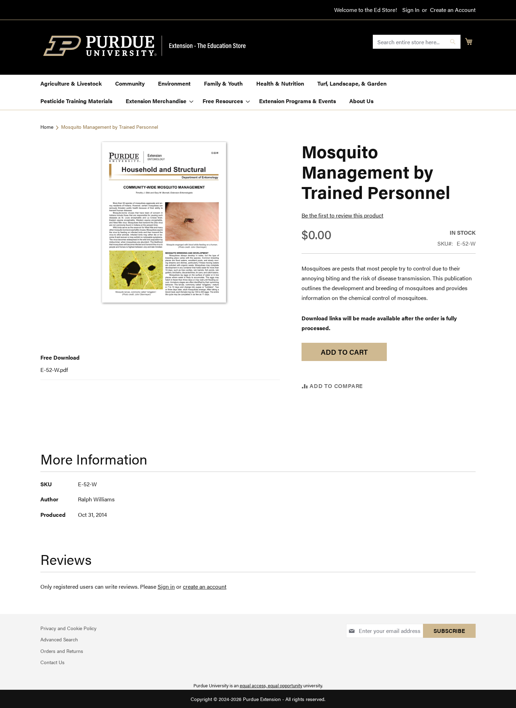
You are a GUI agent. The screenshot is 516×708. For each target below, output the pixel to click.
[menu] (258, 92)
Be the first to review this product (342, 215)
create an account (204, 586)
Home (46, 126)
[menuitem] (71, 83)
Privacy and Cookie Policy (68, 628)
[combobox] (417, 42)
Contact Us (52, 662)
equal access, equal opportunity (271, 685)
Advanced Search (59, 639)
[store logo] (148, 46)
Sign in (166, 586)
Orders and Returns (61, 650)
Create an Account (453, 10)
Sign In (410, 10)
